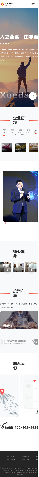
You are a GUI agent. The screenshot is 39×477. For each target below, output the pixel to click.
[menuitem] (33, 4)
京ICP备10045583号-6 (18, 468)
